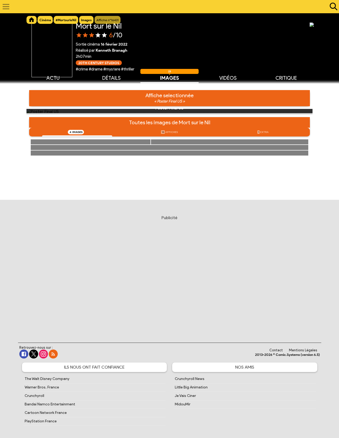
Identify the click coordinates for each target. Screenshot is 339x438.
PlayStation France (41, 421)
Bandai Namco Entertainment (50, 404)
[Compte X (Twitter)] (33, 354)
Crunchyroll (34, 395)
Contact (276, 350)
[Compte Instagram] (43, 354)
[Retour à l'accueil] (166, 6)
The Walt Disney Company (47, 379)
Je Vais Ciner (185, 395)
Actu (53, 78)
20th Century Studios (98, 63)
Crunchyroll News (189, 379)
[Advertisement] (169, 274)
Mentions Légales (303, 350)
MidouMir (182, 404)
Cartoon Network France (46, 412)
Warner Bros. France (42, 387)
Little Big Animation (191, 387)
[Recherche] (332, 6)
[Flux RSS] (53, 354)
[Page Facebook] (23, 354)
